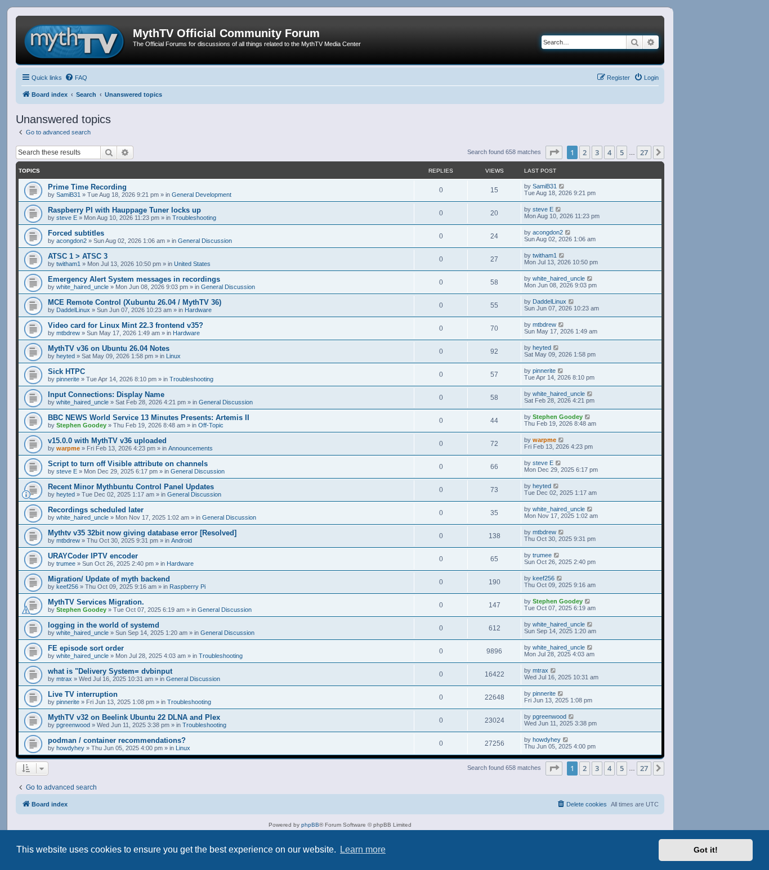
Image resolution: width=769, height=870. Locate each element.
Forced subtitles (76, 233)
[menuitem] (76, 77)
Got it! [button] (706, 849)
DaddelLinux (73, 309)
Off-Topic (210, 425)
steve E (66, 217)
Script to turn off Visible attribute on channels (128, 463)
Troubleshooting (194, 217)
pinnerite (67, 379)
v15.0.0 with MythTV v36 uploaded (107, 440)
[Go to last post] (562, 186)
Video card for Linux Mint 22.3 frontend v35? (125, 325)
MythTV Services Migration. (96, 602)
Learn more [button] (363, 849)
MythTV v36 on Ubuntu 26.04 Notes (108, 348)
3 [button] (597, 152)
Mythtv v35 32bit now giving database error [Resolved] (142, 533)
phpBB (310, 825)
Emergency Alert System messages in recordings (134, 279)
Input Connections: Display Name (106, 394)
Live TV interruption (83, 694)
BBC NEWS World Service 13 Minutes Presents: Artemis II (148, 417)
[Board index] (76, 40)
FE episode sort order (86, 648)
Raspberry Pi (187, 586)
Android (181, 540)
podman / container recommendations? (117, 740)
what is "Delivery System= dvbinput (110, 671)
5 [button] (622, 152)
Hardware (198, 309)
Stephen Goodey (81, 425)
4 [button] (609, 152)
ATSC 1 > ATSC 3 (78, 256)
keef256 (67, 586)
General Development (201, 194)
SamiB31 (68, 194)
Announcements (190, 448)
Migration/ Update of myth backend (109, 579)
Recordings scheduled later (96, 510)
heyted (65, 356)
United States (192, 263)
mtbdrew (68, 333)
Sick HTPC (66, 371)
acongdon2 (71, 240)
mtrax (64, 678)
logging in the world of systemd (103, 625)
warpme (68, 448)
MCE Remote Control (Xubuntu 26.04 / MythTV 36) (134, 302)
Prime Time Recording (87, 187)
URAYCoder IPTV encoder (93, 556)
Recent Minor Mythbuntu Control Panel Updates (131, 487)
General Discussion (205, 240)
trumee (65, 563)
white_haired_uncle (82, 286)
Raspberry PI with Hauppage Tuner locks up (124, 210)
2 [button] (585, 152)
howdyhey (70, 748)
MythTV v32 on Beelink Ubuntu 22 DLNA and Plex (134, 717)
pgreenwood (73, 725)
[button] (554, 152)
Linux (173, 356)
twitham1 (68, 263)
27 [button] (644, 152)
